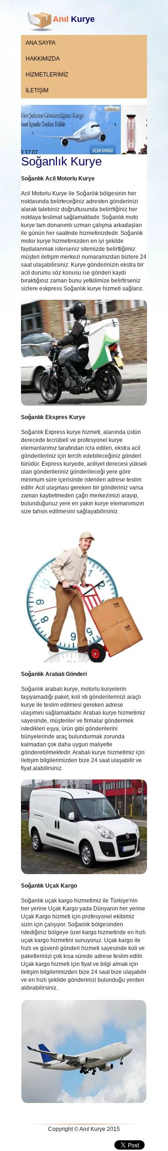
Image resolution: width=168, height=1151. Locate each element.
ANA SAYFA (41, 43)
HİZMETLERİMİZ (47, 74)
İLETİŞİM (37, 90)
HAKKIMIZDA (43, 58)
